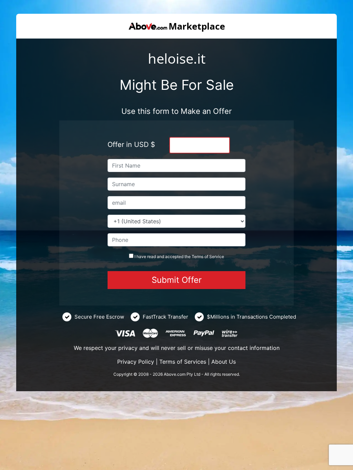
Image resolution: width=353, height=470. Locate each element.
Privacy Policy (135, 361)
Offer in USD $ (131, 144)
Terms (197, 256)
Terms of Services (182, 361)
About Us (223, 361)
